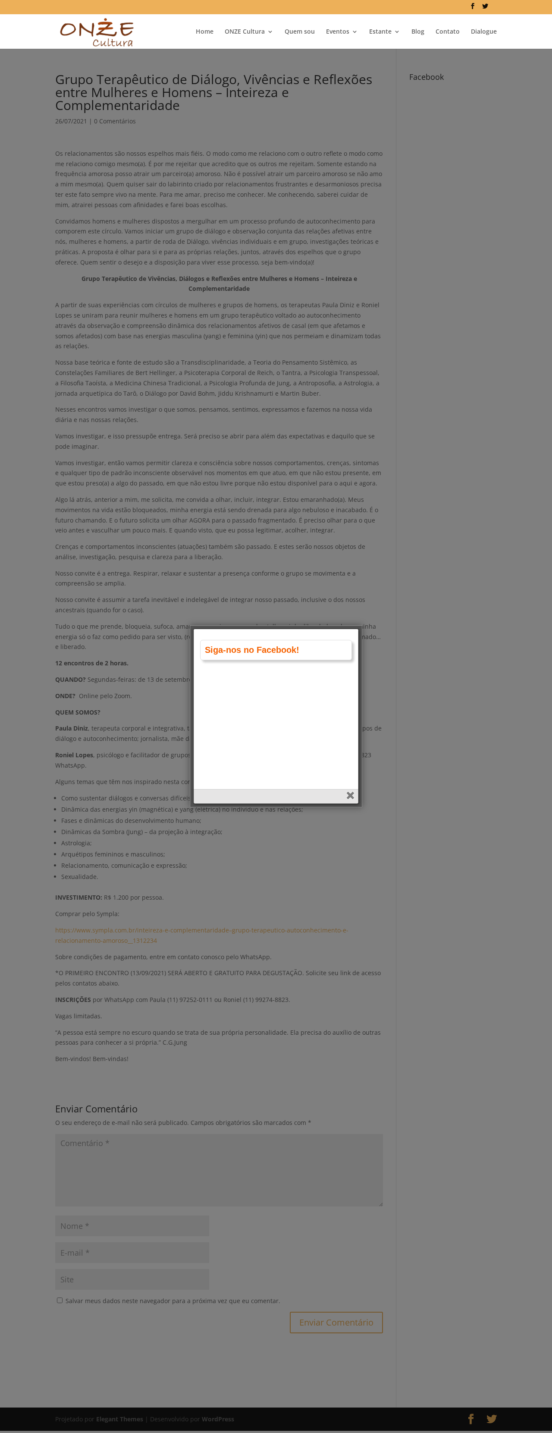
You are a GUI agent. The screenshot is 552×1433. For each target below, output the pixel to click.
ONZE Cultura (245, 31)
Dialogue (484, 31)
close (351, 796)
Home (204, 31)
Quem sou (300, 31)
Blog (417, 31)
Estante (380, 31)
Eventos (337, 31)
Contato (448, 31)
